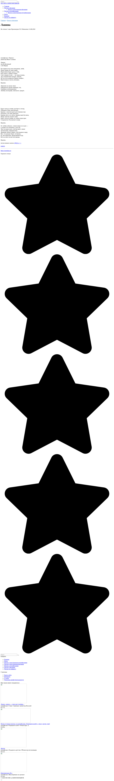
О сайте (6, 678)
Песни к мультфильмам (11, 11)
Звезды (3, 748)
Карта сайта (7, 675)
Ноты (6, 14)
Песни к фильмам (9, 8)
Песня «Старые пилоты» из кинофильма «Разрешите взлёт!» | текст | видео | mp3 (25, 724)
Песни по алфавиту (10, 17)
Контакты (7, 676)
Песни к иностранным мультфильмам (19, 12)
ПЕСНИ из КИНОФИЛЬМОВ (10, 3)
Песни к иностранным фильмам (17, 9)
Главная (6, 6)
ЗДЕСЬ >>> (17, 143)
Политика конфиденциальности (14, 680)
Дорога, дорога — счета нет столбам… (12, 704)
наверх (3, 146)
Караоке (6, 16)
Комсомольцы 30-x (6, 773)
